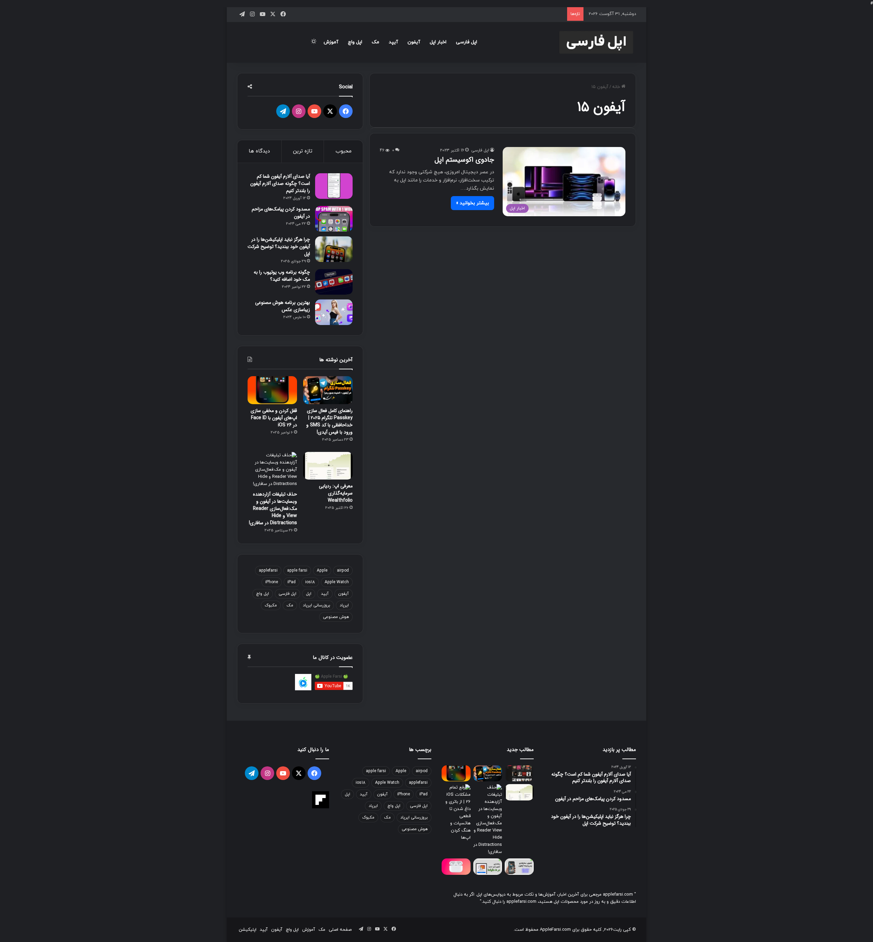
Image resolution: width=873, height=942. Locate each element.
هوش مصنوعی (336, 617)
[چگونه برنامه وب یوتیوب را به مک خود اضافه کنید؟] (334, 282)
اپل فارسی (466, 42)
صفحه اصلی (340, 930)
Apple (322, 570)
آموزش (331, 42)
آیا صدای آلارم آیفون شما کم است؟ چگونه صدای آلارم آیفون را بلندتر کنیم (280, 183)
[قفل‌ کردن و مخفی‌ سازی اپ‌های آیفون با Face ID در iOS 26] (272, 390)
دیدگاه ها (259, 151)
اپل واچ (355, 42)
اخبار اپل (438, 42)
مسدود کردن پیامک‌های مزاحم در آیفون (281, 212)
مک (375, 42)
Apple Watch (337, 582)
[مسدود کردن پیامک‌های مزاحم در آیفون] (334, 219)
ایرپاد (344, 605)
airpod (343, 570)
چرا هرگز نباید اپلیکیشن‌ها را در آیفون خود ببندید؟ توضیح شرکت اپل (279, 246)
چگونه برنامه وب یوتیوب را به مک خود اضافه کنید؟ (282, 275)
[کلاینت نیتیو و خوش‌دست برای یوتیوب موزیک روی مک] (519, 773)
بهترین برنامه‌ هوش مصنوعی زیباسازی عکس (282, 306)
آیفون (414, 42)
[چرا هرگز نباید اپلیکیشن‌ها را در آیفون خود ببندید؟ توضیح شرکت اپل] (334, 249)
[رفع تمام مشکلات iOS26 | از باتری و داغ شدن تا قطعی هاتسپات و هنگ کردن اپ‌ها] (456, 812)
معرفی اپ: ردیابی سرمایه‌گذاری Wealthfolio (336, 493)
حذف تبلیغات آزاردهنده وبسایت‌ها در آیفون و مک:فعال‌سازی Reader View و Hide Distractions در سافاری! (273, 508)
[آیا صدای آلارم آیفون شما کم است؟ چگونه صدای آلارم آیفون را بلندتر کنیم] (334, 186)
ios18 (310, 582)
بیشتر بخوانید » (472, 203)
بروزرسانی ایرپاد (316, 605)
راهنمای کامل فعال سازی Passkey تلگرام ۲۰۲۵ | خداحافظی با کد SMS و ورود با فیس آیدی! (329, 421)
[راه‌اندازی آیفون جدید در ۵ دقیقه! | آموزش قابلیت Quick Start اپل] (487, 866)
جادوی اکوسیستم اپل (464, 159)
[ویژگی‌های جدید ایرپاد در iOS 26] (456, 866)
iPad (291, 582)
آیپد (393, 42)
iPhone (271, 582)
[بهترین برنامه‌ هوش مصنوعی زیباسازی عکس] (334, 312)
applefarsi (268, 570)
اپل (308, 594)
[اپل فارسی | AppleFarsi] (596, 42)
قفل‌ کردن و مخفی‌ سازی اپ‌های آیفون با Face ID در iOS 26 (274, 418)
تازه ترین (302, 151)
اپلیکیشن (247, 930)
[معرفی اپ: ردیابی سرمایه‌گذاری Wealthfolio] (328, 466)
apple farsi (297, 570)
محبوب (344, 151)
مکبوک (271, 605)
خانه (616, 87)
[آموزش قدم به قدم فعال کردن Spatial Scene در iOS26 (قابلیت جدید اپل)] (519, 866)
